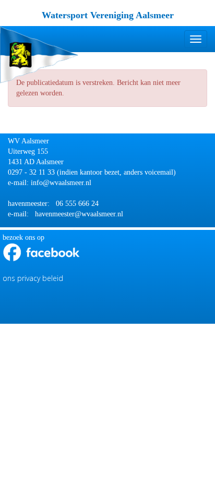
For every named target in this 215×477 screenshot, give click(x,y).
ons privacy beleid (33, 278)
